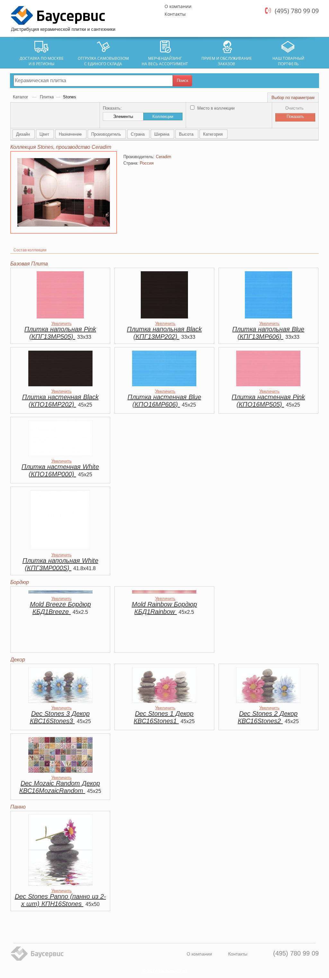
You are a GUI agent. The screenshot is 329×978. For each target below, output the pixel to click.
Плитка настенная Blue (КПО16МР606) (164, 400)
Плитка (47, 96)
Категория (213, 134)
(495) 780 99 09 (297, 10)
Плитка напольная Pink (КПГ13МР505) (60, 333)
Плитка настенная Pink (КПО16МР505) (268, 400)
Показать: (112, 108)
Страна (138, 134)
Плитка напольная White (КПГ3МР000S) (60, 564)
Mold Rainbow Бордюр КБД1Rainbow (164, 608)
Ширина (162, 134)
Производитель (106, 134)
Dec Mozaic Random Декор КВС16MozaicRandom (59, 787)
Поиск (182, 80)
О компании (177, 6)
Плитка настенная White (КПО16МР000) (60, 470)
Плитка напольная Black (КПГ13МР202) (164, 333)
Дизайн (23, 134)
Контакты (175, 14)
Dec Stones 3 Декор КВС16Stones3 (60, 717)
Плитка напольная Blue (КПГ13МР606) (268, 333)
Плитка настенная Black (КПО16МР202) (60, 400)
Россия (147, 163)
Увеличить (61, 323)
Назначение (71, 134)
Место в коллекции (215, 108)
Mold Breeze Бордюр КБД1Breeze (60, 608)
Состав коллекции (30, 250)
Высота (187, 134)
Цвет (45, 134)
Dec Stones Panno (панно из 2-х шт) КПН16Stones (60, 900)
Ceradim (163, 156)
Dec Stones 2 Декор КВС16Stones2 (268, 717)
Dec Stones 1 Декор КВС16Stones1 (163, 717)
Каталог (21, 96)
